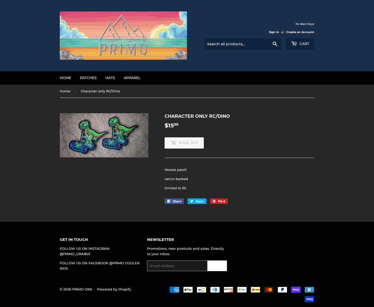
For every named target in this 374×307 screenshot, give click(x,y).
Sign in (274, 32)
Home (65, 78)
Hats (110, 78)
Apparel (132, 78)
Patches (88, 78)
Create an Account (300, 32)
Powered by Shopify (114, 289)
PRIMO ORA (82, 289)
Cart (303, 43)
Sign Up (217, 266)
